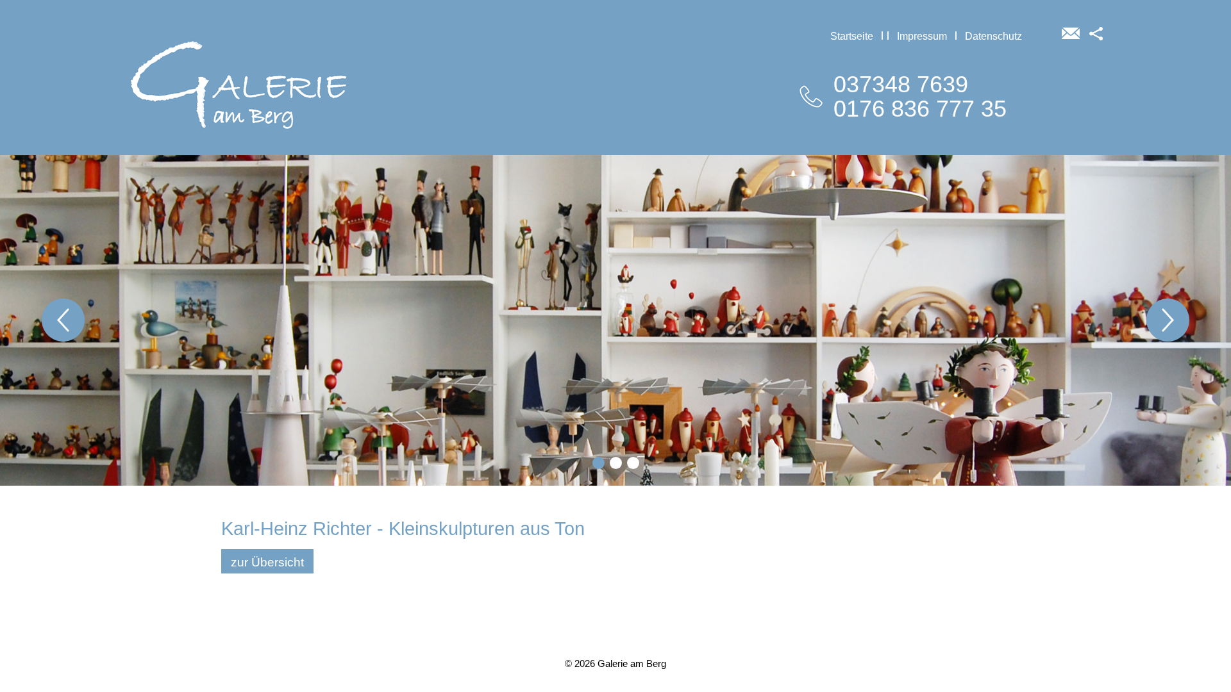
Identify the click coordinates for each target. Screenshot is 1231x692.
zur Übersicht (267, 562)
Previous (63, 320)
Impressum (922, 36)
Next (1167, 320)
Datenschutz (993, 36)
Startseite (851, 36)
